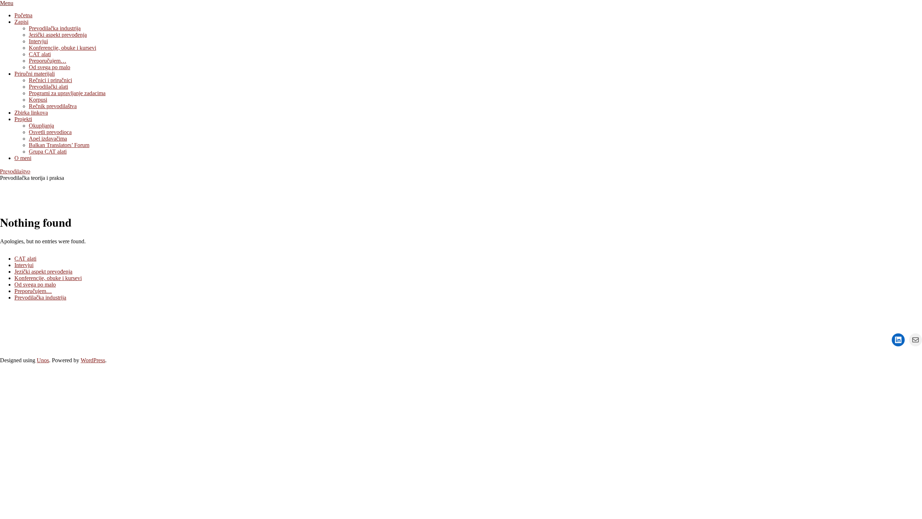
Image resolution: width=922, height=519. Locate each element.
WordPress (93, 360)
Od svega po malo (35, 284)
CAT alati (25, 259)
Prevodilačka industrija (40, 297)
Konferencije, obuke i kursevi (48, 278)
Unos (43, 360)
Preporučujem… (33, 291)
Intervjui (23, 265)
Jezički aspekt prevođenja (43, 272)
